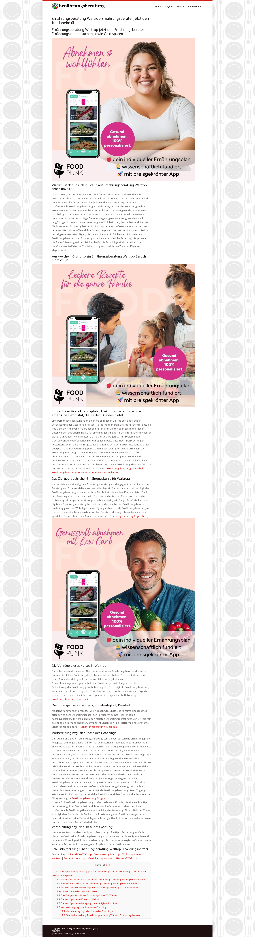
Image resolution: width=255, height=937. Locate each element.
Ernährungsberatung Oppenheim (71, 699)
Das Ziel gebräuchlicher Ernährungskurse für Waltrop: (88, 895)
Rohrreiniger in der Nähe (74, 933)
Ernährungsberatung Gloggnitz (90, 798)
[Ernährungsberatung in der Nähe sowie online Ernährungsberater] (78, 7)
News (180, 6)
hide (107, 865)
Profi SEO (57, 933)
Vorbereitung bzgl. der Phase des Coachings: (82, 907)
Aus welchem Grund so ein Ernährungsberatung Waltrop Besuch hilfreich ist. (100, 883)
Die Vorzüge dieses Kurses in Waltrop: (79, 899)
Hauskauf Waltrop (126, 858)
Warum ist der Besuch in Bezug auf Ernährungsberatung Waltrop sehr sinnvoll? (101, 879)
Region (169, 6)
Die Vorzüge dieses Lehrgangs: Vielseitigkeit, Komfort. (87, 903)
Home (158, 6)
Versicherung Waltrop (107, 854)
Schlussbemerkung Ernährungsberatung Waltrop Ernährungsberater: (100, 915)
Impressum (194, 6)
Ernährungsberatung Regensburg (128, 516)
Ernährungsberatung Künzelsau (99, 726)
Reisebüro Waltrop (81, 854)
